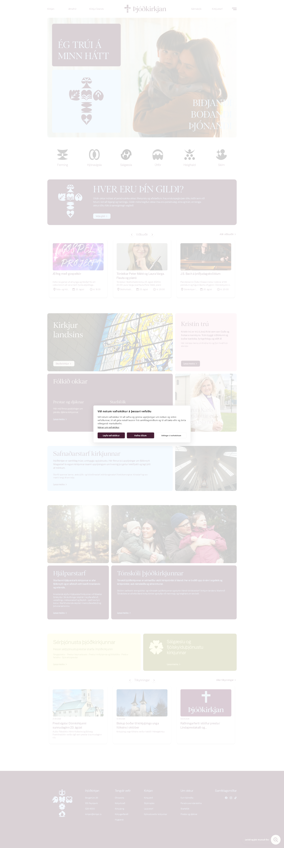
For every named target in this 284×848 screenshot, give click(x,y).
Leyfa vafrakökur (111, 435)
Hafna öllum (140, 435)
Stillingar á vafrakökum (171, 435)
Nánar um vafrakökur (109, 427)
